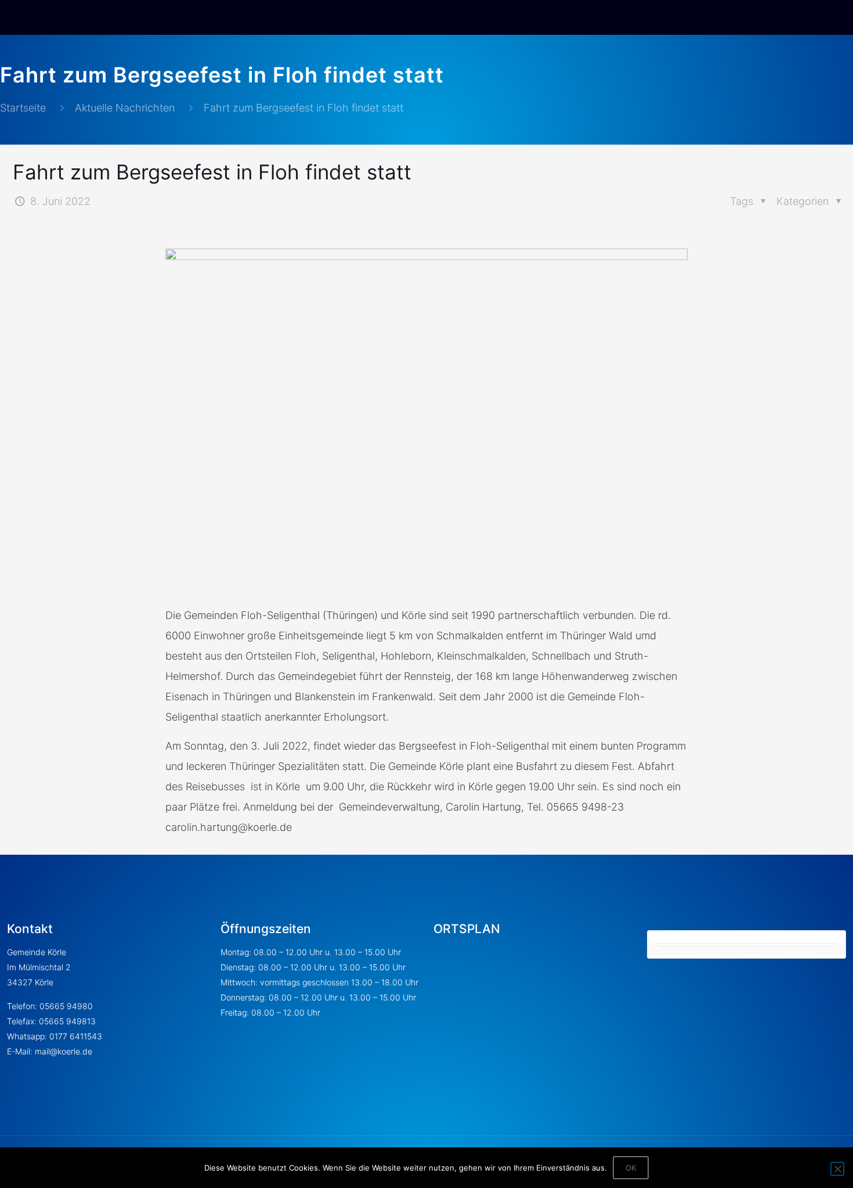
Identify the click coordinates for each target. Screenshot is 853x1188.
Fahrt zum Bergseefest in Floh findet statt (303, 108)
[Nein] (837, 1169)
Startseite (23, 108)
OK (631, 1167)
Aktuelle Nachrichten (125, 108)
